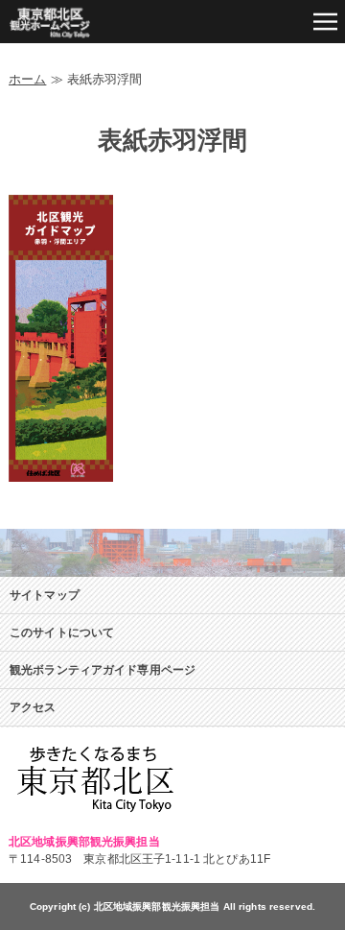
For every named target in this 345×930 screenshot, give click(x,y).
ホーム (27, 79)
